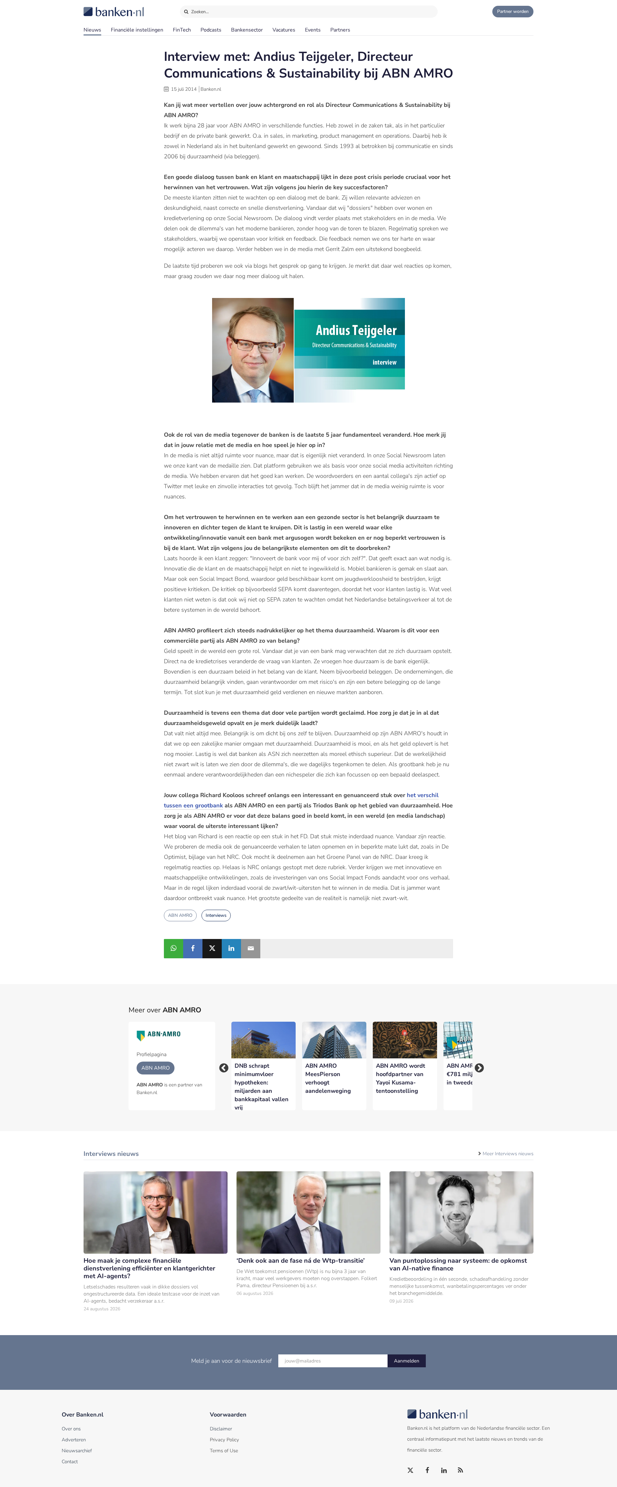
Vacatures (284, 29)
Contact (70, 1461)
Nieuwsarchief (77, 1450)
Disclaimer (221, 1429)
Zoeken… (199, 12)
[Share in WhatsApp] (173, 948)
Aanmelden (406, 1361)
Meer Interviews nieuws (508, 1153)
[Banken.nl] (98, 7)
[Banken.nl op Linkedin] (444, 1470)
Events (313, 29)
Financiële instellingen (137, 29)
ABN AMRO (180, 915)
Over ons (71, 1429)
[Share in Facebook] (192, 948)
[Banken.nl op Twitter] (410, 1470)
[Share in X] (212, 948)
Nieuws (92, 29)
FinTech (182, 29)
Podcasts (211, 29)
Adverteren (74, 1439)
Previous (222, 1066)
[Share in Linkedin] (231, 948)
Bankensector (247, 29)
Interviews (216, 915)
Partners (340, 29)
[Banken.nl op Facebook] (427, 1470)
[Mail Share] (250, 948)
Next (477, 1066)
